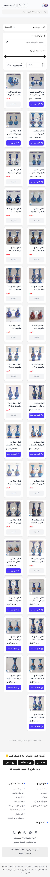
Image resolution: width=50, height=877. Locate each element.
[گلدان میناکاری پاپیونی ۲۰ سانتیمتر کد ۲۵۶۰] (13, 431)
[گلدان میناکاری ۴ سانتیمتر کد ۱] (36, 314)
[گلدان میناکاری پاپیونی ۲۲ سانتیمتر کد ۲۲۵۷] (13, 159)
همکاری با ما (18, 801)
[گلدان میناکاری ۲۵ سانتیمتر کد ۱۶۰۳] (36, 509)
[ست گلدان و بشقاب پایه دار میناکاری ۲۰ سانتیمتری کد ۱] (36, 81)
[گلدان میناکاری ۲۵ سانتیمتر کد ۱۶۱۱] (13, 275)
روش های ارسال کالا (16, 805)
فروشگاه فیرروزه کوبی (39, 805)
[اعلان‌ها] (19, 5)
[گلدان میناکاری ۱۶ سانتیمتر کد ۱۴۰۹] (36, 626)
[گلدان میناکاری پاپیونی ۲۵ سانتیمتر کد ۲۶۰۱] (36, 664)
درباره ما (44, 793)
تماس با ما (19, 797)
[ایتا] (19, 833)
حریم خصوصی (18, 789)
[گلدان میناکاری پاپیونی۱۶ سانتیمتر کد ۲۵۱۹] (36, 431)
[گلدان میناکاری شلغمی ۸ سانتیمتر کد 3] (13, 548)
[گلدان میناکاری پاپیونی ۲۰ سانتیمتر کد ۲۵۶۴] (36, 237)
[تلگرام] (30, 832)
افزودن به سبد (35, 104)
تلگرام (39, 762)
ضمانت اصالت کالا (16, 809)
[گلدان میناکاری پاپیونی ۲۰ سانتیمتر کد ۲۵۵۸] (36, 470)
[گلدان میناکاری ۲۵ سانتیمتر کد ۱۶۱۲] (36, 275)
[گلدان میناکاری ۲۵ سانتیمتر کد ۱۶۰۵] (13, 392)
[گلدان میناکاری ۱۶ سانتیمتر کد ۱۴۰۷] (13, 587)
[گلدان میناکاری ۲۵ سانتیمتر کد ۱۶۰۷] (13, 353)
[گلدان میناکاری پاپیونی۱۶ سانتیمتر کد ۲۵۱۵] (13, 470)
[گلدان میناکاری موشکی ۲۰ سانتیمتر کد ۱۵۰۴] (36, 392)
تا (21, 64)
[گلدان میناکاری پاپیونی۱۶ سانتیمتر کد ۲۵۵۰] (13, 237)
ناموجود (13, 104)
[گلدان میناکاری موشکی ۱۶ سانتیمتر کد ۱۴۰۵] (36, 587)
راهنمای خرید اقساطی (15, 818)
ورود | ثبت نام (8, 5)
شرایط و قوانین (17, 793)
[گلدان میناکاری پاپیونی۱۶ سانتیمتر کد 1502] (13, 626)
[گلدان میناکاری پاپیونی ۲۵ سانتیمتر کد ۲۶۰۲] (13, 664)
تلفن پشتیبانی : (25, 851)
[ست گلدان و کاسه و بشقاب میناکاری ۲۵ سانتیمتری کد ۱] (13, 81)
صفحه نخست (41, 789)
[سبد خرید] (25, 5)
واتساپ (8, 762)
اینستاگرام (24, 762)
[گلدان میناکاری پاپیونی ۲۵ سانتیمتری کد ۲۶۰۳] (36, 120)
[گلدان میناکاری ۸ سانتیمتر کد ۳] (13, 314)
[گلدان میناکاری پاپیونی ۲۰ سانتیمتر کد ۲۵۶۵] (36, 159)
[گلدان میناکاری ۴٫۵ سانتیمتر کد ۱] (13, 198)
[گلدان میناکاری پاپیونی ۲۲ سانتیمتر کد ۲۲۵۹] (36, 198)
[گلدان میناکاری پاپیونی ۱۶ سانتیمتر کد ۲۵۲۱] (13, 120)
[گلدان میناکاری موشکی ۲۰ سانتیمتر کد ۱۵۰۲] (36, 703)
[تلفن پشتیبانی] (14, 832)
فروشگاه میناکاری (40, 801)
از (42, 64)
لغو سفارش (19, 814)
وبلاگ (44, 797)
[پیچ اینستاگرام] (36, 832)
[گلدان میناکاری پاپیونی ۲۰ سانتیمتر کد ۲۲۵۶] (13, 509)
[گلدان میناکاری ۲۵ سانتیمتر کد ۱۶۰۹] (36, 353)
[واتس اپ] (24, 832)
